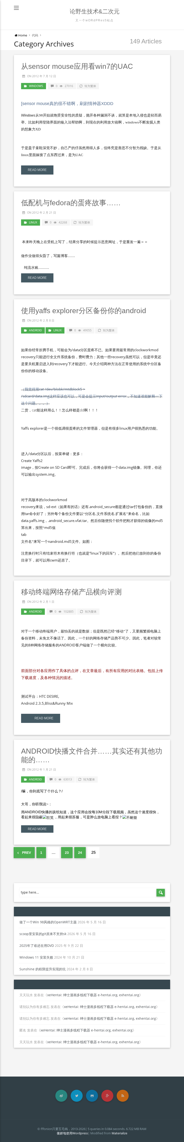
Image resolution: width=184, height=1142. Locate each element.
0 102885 (64, 611)
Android (35, 330)
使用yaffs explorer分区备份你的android (83, 311)
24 (80, 853)
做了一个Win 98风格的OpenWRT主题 (48, 922)
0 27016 (64, 86)
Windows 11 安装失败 (36, 957)
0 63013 (63, 779)
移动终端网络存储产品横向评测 (71, 592)
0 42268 (58, 222)
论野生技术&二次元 (95, 11)
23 (67, 853)
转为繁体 (90, 86)
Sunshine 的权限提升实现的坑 (42, 969)
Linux (33, 222)
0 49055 (83, 330)
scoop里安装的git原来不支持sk (42, 933)
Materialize (119, 1133)
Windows (36, 86)
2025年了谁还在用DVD (36, 945)
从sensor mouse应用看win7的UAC (77, 66)
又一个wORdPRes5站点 (94, 20)
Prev (26, 853)
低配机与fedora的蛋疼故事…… (71, 203)
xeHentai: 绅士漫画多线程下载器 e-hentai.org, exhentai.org (93, 995)
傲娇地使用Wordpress (72, 1133)
